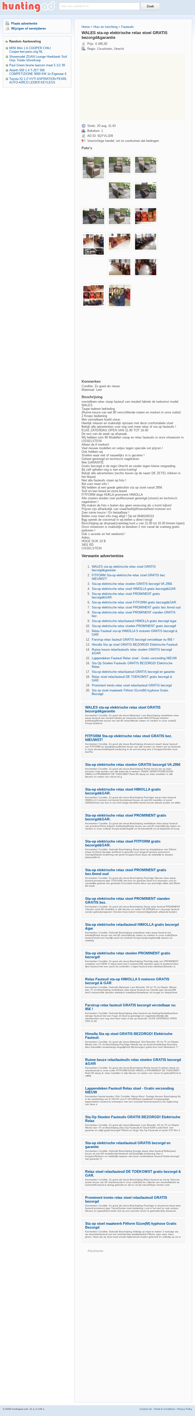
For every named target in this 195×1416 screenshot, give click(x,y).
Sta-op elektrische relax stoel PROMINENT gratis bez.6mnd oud (136, 607)
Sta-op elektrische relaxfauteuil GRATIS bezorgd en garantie (133, 672)
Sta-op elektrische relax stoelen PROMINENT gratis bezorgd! (134, 626)
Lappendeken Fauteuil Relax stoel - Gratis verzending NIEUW (134, 658)
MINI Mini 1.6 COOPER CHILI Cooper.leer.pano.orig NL (30, 49)
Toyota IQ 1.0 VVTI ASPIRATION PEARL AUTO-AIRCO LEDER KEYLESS (38, 80)
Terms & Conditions (164, 1409)
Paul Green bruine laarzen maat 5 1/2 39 (37, 65)
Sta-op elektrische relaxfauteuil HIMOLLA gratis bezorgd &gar (134, 621)
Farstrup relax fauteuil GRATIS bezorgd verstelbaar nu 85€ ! (133, 639)
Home (86, 27)
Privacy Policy (184, 1409)
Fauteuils (127, 27)
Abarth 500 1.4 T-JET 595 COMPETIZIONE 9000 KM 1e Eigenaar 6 (37, 72)
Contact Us (146, 1409)
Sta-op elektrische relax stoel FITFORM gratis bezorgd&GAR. (134, 602)
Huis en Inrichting (105, 27)
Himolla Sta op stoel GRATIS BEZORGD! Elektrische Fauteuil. (135, 644)
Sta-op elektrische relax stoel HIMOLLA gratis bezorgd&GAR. (134, 589)
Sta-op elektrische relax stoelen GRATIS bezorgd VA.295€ (132, 584)
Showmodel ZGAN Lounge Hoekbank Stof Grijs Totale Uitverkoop (38, 58)
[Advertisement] (132, 87)
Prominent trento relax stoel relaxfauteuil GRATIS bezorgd (132, 685)
